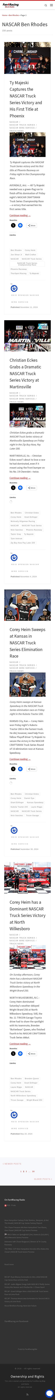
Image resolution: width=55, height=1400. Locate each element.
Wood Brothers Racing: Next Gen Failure (21, 1306)
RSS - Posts (11, 1205)
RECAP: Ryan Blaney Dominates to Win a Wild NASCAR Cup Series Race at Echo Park (26, 1278)
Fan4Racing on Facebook (16, 1321)
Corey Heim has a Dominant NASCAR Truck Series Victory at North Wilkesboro (28, 915)
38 (33, 1171)
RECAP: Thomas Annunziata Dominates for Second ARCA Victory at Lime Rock (27, 1300)
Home (4, 15)
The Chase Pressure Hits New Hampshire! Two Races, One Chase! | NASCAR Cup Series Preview (26, 1229)
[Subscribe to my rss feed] (27, 1394)
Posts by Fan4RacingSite (27, 1349)
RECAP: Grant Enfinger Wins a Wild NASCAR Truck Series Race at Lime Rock (26, 1293)
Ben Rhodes (14, 15)
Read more (9, 1264)
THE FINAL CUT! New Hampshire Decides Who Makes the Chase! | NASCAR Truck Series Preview (27, 1250)
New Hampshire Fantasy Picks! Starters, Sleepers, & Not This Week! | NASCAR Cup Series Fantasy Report (27, 1222)
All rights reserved (25, 1387)
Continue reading (20, 215)
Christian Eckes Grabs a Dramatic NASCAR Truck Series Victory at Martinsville (25, 373)
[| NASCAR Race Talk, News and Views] (10, 5)
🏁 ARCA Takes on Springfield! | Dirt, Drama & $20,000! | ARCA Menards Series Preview (27, 1236)
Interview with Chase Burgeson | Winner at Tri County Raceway (25, 1243)
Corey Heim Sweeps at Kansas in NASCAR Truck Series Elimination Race (27, 643)
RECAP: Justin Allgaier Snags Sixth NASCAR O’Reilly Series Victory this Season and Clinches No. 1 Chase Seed (27, 1285)
